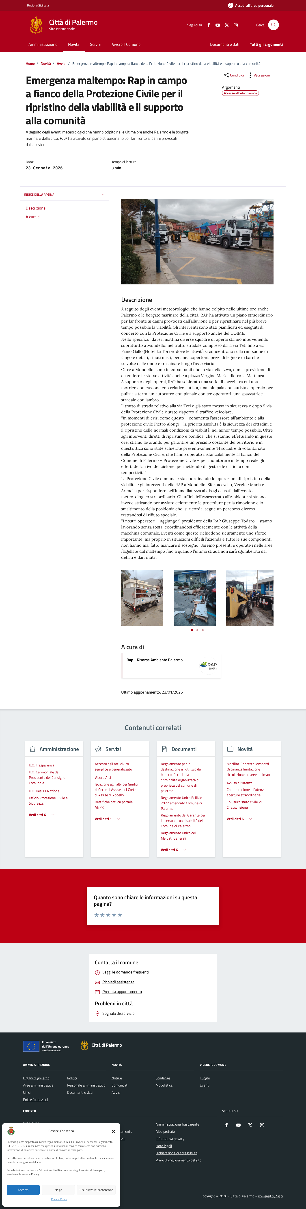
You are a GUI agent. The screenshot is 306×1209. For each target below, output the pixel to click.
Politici (72, 1078)
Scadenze (163, 1078)
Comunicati (120, 1085)
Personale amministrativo (86, 1085)
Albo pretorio (165, 1131)
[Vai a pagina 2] (197, 630)
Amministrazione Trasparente (177, 1124)
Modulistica (164, 1085)
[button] (113, 1131)
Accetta (23, 1189)
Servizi (95, 44)
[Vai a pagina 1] (192, 630)
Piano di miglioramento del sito (178, 1160)
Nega (58, 1189)
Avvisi (116, 1092)
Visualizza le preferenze (96, 1189)
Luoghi (205, 1078)
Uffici (26, 1092)
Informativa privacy (170, 1138)
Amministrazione (42, 44)
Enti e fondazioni (35, 1099)
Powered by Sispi (270, 1196)
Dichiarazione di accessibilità (176, 1153)
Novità (73, 44)
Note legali (164, 1145)
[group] (54, 802)
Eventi (204, 1085)
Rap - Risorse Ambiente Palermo (155, 660)
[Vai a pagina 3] (203, 630)
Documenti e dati (224, 44)
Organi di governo (36, 1078)
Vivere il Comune (126, 44)
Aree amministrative (38, 1085)
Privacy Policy (59, 1199)
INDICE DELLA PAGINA (39, 194)
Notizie (117, 1078)
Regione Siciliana (38, 5)
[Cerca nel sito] (273, 25)
